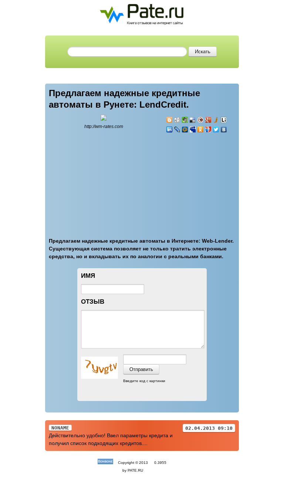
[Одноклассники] (200, 129)
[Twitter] (216, 129)
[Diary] (200, 120)
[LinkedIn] (169, 129)
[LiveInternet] (224, 120)
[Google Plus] (208, 120)
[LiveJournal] (177, 129)
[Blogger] (169, 120)
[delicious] (193, 120)
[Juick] (216, 120)
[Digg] (177, 120)
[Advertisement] (210, 181)
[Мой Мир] (185, 129)
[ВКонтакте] (224, 129)
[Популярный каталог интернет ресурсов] (105, 463)
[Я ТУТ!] (208, 129)
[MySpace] (193, 129)
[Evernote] (185, 120)
